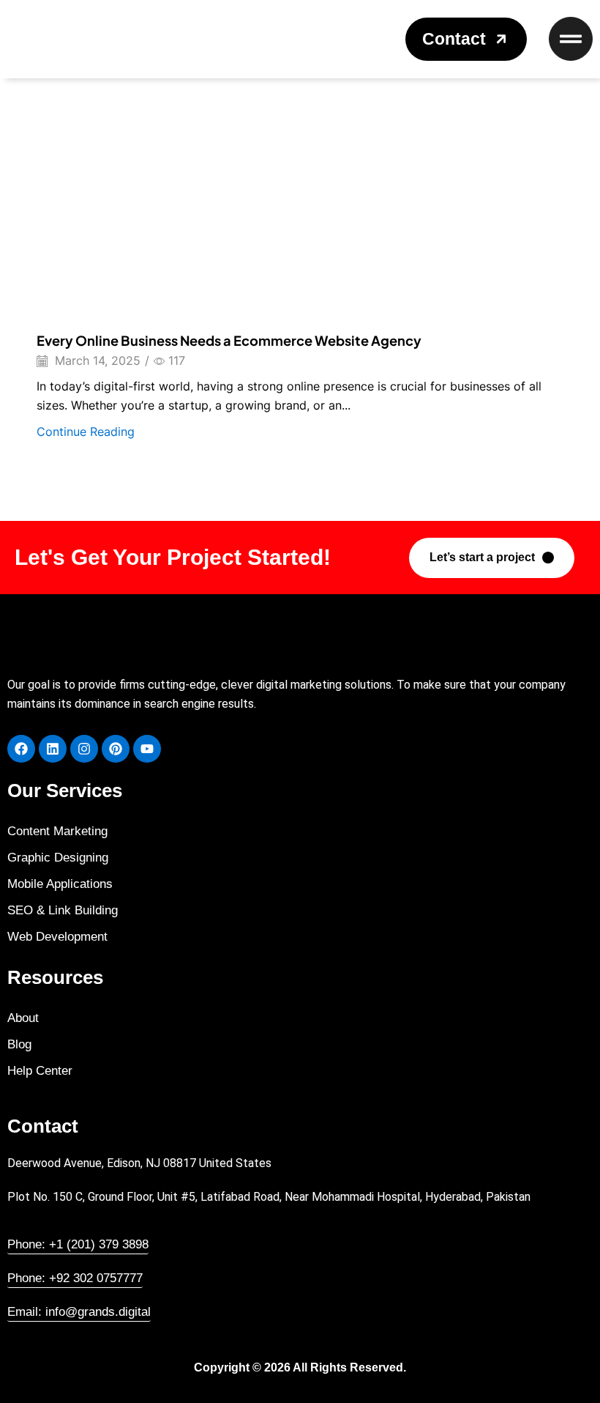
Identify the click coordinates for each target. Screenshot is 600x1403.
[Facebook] (21, 749)
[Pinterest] (116, 749)
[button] (466, 39)
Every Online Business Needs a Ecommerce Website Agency (229, 340)
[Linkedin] (53, 749)
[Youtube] (147, 749)
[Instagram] (84, 749)
